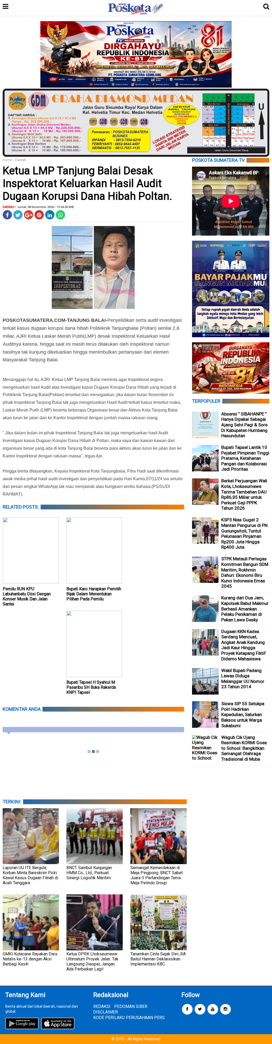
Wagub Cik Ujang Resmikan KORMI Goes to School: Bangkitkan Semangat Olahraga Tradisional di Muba (244, 748)
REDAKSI (101, 1006)
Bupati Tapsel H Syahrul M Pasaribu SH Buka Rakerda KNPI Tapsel (91, 687)
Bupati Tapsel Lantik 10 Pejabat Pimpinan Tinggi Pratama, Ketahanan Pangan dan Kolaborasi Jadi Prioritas (245, 458)
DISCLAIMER (105, 1012)
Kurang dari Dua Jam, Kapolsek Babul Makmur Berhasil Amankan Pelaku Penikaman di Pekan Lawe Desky (245, 608)
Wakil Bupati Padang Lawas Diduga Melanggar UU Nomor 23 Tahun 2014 (242, 679)
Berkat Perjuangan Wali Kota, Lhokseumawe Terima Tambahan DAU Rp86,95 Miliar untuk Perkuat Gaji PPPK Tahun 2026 (244, 494)
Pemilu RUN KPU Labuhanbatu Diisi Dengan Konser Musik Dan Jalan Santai (27, 596)
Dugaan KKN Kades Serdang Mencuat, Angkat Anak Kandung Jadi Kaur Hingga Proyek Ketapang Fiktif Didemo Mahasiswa (243, 645)
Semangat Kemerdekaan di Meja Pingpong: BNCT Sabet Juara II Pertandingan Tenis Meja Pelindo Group (156, 875)
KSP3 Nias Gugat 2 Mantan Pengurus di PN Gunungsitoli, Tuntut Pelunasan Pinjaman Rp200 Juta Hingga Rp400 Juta (244, 533)
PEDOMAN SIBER (130, 1006)
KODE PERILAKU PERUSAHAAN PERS (129, 1017)
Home (7, 160)
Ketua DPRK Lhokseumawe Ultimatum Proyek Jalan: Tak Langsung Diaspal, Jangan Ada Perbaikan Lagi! (92, 961)
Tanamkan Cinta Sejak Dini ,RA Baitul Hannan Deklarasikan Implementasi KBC (158, 959)
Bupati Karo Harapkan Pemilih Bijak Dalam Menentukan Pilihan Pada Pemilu (93, 593)
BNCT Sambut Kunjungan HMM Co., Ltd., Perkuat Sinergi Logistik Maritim (89, 872)
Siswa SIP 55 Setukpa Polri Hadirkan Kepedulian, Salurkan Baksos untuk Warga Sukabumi (242, 714)
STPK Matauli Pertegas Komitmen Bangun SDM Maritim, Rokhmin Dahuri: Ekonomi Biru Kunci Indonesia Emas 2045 (244, 572)
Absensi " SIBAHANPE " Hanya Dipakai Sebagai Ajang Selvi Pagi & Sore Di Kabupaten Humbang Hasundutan (244, 424)
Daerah (20, 160)
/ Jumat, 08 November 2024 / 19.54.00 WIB (44, 207)
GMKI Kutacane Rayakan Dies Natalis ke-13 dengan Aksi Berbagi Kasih (30, 959)
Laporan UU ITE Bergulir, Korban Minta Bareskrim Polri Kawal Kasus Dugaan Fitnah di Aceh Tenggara (30, 875)
